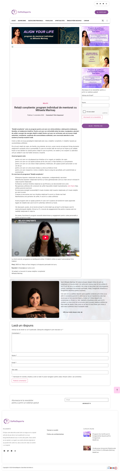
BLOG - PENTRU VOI (95, 126)
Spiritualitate (60, 20)
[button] (102, 20)
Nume (14, 355)
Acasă (14, 20)
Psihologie (49, 20)
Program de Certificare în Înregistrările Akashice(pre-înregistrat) (102, 436)
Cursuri (86, 20)
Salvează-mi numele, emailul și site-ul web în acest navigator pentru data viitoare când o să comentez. (47, 376)
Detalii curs (96, 440)
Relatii (45, 103)
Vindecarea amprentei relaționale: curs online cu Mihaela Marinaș (104, 449)
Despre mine (22, 20)
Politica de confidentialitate (55, 434)
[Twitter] (100, 4)
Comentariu (16, 333)
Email (14, 362)
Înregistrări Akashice (74, 20)
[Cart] (107, 21)
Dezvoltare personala (35, 20)
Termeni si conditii (52, 430)
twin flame (71, 186)
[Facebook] (97, 4)
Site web (14, 369)
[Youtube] (103, 4)
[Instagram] (106, 4)
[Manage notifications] (115, 468)
